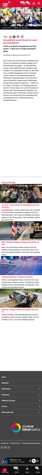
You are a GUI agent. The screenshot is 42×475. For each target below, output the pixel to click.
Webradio (5, 383)
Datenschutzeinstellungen (31, 443)
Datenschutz (15, 443)
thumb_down (30, 461)
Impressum (5, 443)
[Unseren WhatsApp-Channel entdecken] (2, 447)
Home (4, 377)
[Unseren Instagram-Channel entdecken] (8, 447)
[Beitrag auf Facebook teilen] (14, 37)
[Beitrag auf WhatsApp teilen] (10, 37)
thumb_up (37, 461)
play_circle (33, 460)
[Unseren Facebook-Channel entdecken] (5, 447)
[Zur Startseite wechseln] (6, 4)
